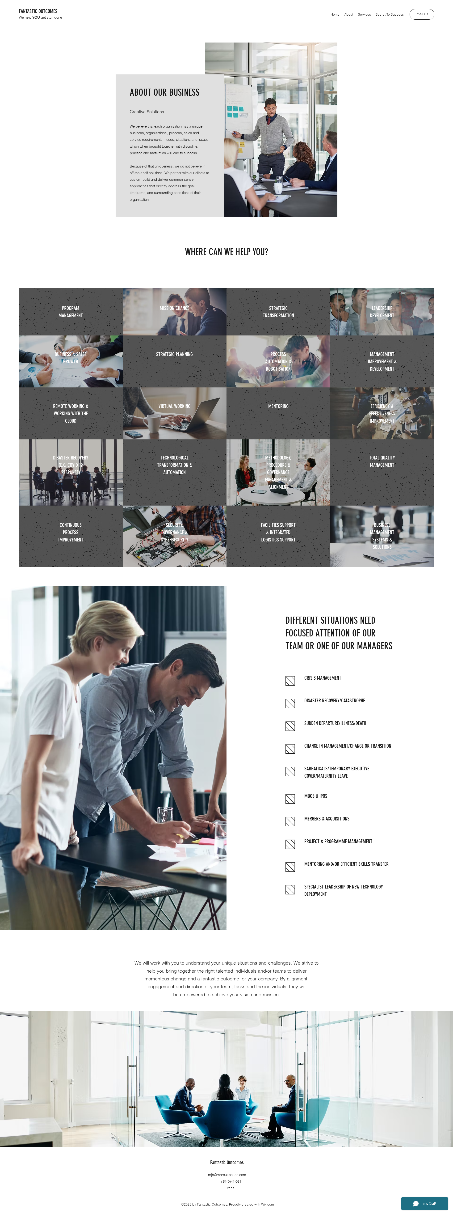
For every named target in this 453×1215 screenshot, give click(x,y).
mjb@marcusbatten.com (227, 1174)
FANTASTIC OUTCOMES (38, 11)
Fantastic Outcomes (227, 1162)
